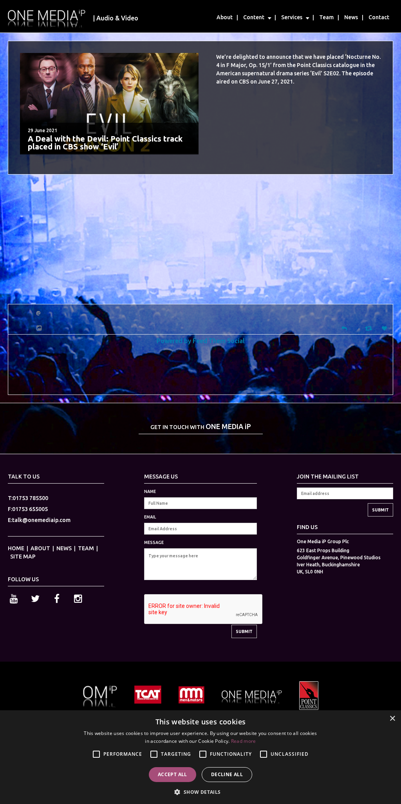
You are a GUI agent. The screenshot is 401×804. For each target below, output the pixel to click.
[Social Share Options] (40, 328)
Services (291, 17)
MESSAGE (154, 542)
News (351, 17)
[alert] (200, 757)
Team (326, 17)
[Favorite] (385, 328)
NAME (150, 491)
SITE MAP (23, 556)
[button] (200, 791)
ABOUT (40, 548)
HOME (16, 548)
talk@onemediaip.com (41, 520)
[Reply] (344, 327)
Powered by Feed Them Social (201, 340)
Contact (378, 17)
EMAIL (150, 517)
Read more (243, 741)
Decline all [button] (227, 774)
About (225, 17)
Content (253, 17)
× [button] (392, 719)
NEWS (64, 548)
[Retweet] (369, 328)
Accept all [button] (172, 774)
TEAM (86, 548)
